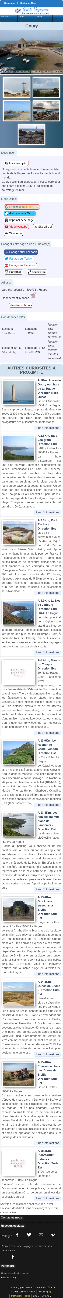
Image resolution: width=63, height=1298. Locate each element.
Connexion (9, 3)
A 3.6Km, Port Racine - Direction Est (47, 524)
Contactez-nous (11, 1217)
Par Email (15, 271)
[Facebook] (13, 1257)
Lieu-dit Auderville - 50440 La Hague (24, 289)
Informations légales (20, 1296)
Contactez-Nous (28, 3)
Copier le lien (39, 272)
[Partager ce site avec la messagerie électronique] (41, 1235)
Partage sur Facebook (23, 252)
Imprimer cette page (21, 220)
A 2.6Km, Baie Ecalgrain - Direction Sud (47, 440)
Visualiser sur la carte (21, 305)
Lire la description (18, 163)
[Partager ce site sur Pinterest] (53, 1235)
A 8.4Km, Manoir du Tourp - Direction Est (49, 664)
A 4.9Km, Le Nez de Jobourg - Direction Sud (49, 605)
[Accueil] (31, 10)
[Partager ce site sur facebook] (17, 1235)
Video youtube (18, 226)
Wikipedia (15, 233)
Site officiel (45, 226)
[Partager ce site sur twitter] (29, 1235)
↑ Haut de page (45, 1292)
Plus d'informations (47, 427)
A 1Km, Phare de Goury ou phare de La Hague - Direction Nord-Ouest (49, 389)
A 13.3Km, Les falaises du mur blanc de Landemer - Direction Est (48, 821)
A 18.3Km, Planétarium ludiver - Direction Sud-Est (48, 1159)
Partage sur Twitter (21, 258)
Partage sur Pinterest (22, 265)
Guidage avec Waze (21, 213)
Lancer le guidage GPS (23, 206)
